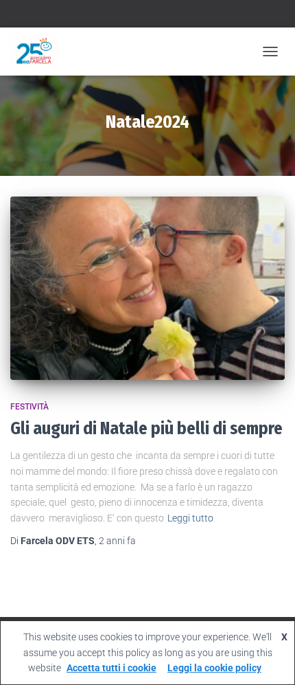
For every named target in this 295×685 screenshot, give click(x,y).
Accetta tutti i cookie (111, 667)
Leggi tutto (190, 518)
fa (117, 540)
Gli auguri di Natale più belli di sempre (146, 428)
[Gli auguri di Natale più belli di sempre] (147, 288)
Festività (29, 407)
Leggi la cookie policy (214, 667)
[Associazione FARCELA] (39, 51)
